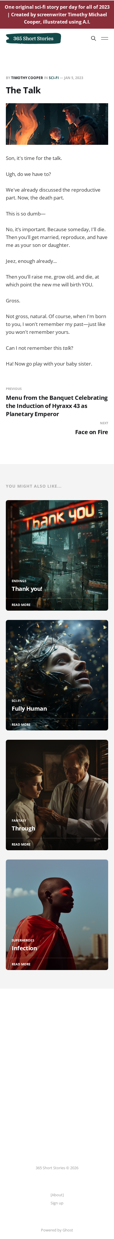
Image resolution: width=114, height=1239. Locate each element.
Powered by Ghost (57, 1230)
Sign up (57, 1203)
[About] (57, 1194)
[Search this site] (93, 38)
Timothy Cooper (27, 77)
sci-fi (54, 77)
